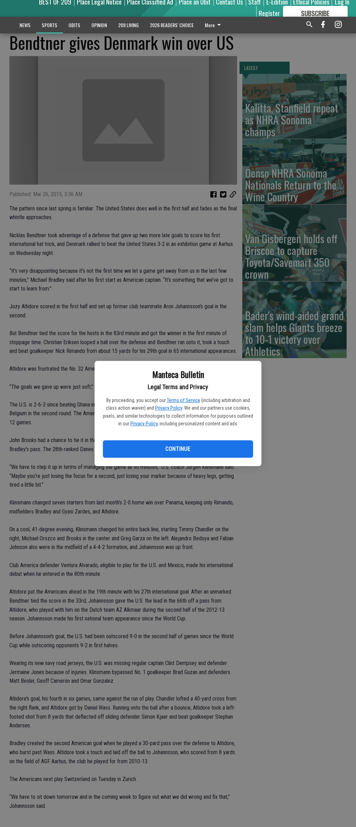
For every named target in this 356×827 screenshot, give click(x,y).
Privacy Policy (168, 408)
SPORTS (49, 25)
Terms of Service (183, 400)
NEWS (25, 25)
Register (269, 12)
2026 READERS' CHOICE (172, 25)
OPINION (99, 25)
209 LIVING (128, 25)
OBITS (74, 25)
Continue (177, 449)
